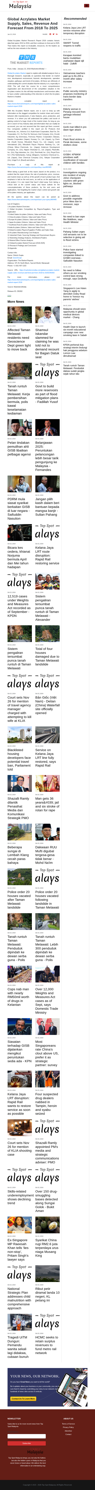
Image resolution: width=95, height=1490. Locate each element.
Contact (68, 1434)
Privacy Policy (68, 1427)
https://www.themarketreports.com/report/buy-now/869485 (29, 167)
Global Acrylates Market (17, 73)
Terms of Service (68, 1424)
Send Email (17, 258)
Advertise (68, 1431)
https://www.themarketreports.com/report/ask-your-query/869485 (32, 199)
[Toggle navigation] (86, 5)
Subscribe (26, 1443)
